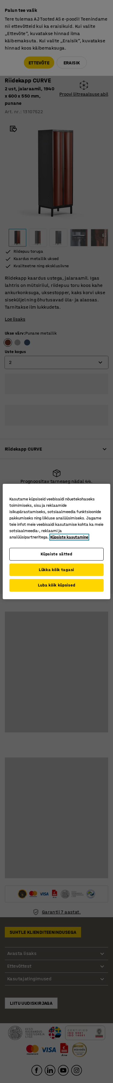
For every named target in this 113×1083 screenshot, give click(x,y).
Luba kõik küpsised (56, 585)
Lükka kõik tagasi (56, 569)
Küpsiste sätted (56, 554)
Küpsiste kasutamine (69, 537)
